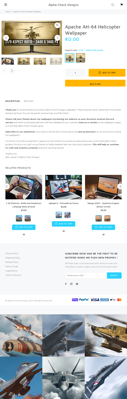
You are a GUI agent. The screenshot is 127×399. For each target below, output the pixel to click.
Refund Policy (11, 262)
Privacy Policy (11, 253)
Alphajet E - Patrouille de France (64, 203)
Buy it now (95, 83)
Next (57, 38)
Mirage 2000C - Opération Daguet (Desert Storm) (103, 205)
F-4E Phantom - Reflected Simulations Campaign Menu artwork (23, 205)
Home (7, 11)
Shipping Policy (12, 258)
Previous (6, 38)
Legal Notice (11, 271)
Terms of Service (13, 275)
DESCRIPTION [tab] (12, 101)
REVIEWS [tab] (29, 101)
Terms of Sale (11, 266)
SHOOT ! (114, 275)
